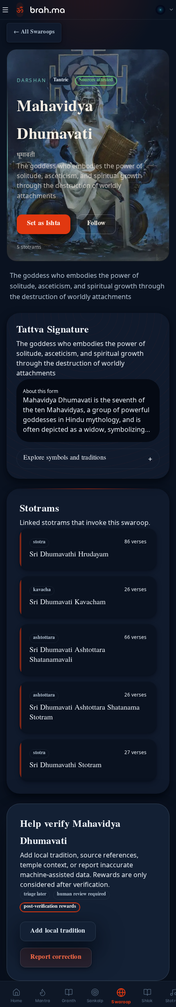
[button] (88, 549)
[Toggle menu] (5, 9)
